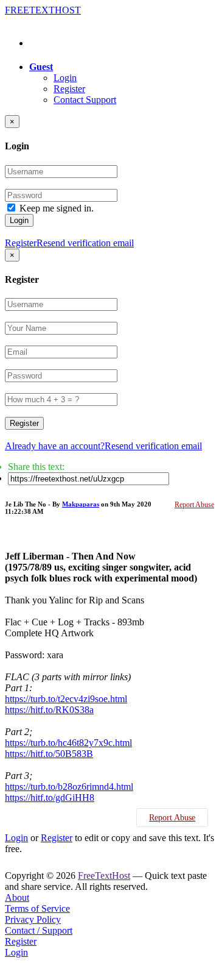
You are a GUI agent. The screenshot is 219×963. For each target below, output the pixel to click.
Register (69, 89)
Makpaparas (80, 504)
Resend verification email (85, 243)
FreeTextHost (104, 875)
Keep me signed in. (56, 208)
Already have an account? (55, 446)
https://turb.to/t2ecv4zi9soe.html (66, 699)
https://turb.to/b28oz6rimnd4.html (69, 786)
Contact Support (85, 99)
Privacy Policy (33, 919)
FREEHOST (43, 10)
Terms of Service (37, 908)
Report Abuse (194, 504)
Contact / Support (38, 930)
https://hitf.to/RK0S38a (49, 710)
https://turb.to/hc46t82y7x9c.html (68, 742)
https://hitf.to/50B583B (49, 753)
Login (65, 78)
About (17, 897)
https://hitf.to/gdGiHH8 (49, 797)
